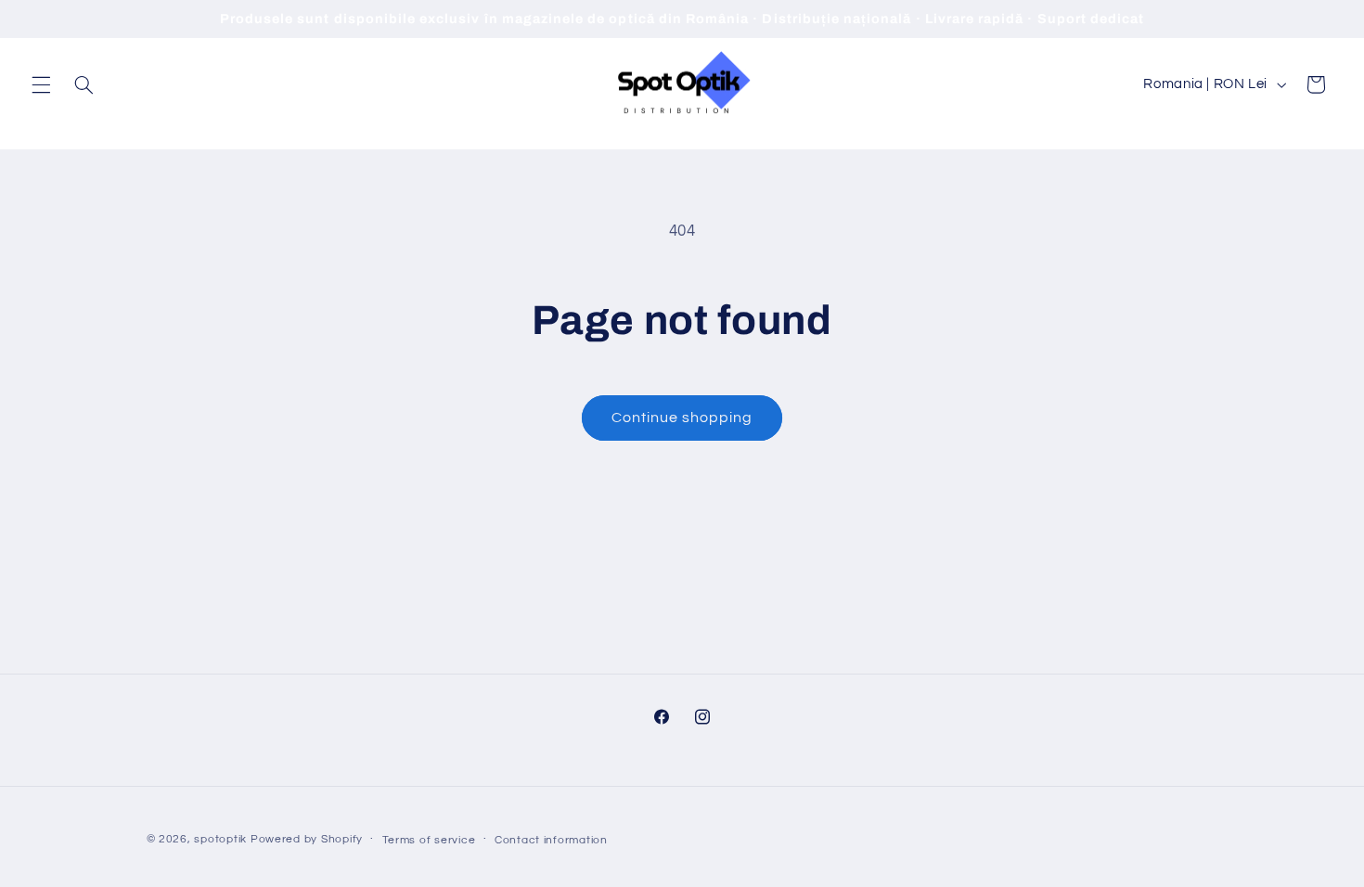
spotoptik (220, 839)
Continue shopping (682, 417)
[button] (40, 84)
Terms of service (429, 840)
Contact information (551, 840)
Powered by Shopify (307, 839)
